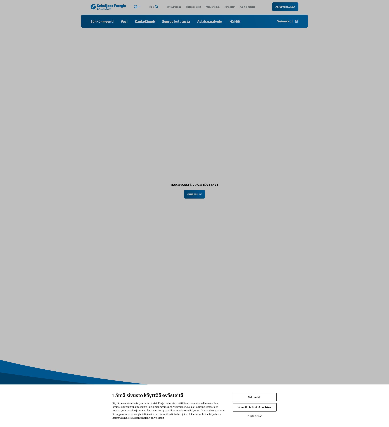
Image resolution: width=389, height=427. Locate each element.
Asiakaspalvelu (209, 21)
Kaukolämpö (145, 21)
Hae (151, 6)
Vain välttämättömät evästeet (255, 407)
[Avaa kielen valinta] (137, 7)
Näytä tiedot (255, 416)
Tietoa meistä (193, 6)
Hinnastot (229, 6)
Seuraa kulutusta (176, 21)
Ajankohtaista (247, 6)
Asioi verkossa (285, 6)
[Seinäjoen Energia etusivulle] (108, 7)
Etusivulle (194, 194)
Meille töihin (213, 6)
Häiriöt (234, 21)
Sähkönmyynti (102, 21)
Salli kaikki (254, 397)
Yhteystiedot (174, 6)
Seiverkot (285, 21)
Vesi (124, 21)
